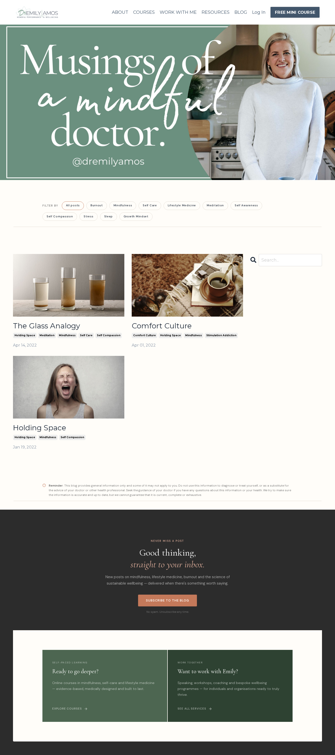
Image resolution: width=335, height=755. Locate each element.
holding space (24, 335)
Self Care (150, 205)
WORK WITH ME (178, 12)
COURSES (144, 12)
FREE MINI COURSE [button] (295, 12)
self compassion (108, 335)
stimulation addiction (221, 335)
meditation (46, 335)
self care (86, 335)
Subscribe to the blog (167, 600)
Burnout (96, 205)
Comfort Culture (162, 326)
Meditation (215, 205)
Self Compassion (60, 216)
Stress (88, 216)
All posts (73, 205)
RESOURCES (216, 12)
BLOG (240, 12)
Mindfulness (123, 205)
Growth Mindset (136, 216)
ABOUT (120, 12)
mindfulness (67, 335)
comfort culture (144, 335)
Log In (259, 12)
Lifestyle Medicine (182, 205)
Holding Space (39, 427)
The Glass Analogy (46, 326)
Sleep (108, 216)
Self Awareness (246, 205)
